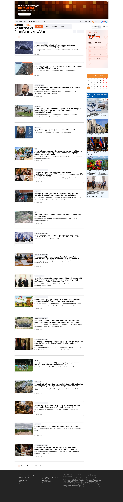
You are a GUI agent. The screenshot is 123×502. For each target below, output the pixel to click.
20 (97, 84)
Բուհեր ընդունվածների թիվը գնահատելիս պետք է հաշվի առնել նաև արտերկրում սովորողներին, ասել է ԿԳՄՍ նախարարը (56, 452)
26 (94, 86)
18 (91, 84)
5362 (40, 37)
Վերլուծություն (46, 481)
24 (88, 86)
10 (88, 82)
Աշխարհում (37, 424)
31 (88, 88)
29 (103, 86)
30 (106, 86)
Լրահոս (39, 26)
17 (88, 84)
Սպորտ (36, 360)
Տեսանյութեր (46, 478)
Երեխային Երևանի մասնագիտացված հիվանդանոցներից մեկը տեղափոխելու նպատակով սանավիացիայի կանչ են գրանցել (55, 115)
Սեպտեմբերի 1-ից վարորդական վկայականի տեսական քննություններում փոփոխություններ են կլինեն (54, 261)
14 (100, 82)
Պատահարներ (38, 64)
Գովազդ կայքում (31, 475)
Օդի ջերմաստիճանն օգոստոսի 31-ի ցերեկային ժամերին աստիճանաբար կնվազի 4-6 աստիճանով (57, 49)
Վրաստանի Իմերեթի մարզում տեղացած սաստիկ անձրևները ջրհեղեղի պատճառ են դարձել (57, 429)
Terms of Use (82, 486)
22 (103, 84)
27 (97, 86)
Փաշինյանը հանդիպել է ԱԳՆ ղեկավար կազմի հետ (48, 238)
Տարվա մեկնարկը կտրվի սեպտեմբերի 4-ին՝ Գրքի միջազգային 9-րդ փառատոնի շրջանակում (56, 410)
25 (91, 86)
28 (100, 86)
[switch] (99, 27)
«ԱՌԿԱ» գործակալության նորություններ (97, 95)
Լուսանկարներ (46, 480)
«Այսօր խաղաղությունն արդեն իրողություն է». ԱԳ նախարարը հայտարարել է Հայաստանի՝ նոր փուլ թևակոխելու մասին (55, 92)
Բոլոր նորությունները (25, 477)
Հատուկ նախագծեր (51, 26)
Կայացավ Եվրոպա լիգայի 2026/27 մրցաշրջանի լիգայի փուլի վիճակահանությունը (56, 366)
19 (94, 84)
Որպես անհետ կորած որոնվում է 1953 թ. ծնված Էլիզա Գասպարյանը (52, 132)
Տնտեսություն (23, 480)
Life (36, 148)
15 (103, 82)
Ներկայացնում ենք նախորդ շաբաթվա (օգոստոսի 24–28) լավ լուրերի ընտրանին (55, 177)
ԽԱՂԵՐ (63, 26)
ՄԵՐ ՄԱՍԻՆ (22, 475)
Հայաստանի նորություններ (41, 42)
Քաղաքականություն (39, 85)
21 (100, 84)
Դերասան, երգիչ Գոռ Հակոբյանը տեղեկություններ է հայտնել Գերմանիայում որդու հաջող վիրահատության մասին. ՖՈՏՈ (58, 157)
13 (97, 82)
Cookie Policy (99, 486)
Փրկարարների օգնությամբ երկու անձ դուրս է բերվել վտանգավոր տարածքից (55, 70)
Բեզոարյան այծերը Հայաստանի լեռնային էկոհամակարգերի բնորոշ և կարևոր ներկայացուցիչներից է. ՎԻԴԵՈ (55, 219)
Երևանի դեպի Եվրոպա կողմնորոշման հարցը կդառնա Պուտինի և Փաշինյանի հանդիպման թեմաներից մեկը (55, 284)
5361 (36, 37)
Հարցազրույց (46, 483)
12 (94, 82)
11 (91, 82)
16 (106, 82)
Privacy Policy (66, 486)
